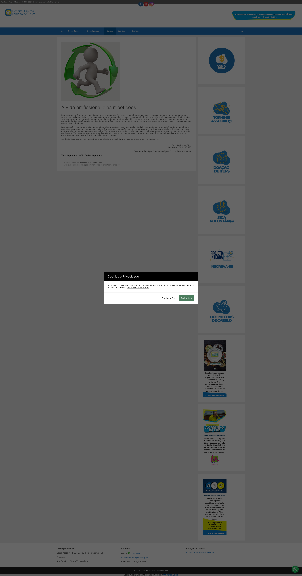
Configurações (168, 298)
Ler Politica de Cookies (138, 287)
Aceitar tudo (186, 298)
